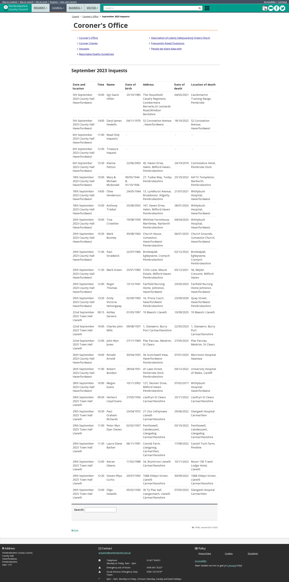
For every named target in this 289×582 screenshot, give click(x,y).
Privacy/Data (204, 553)
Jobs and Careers (68, 1)
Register (54, 1)
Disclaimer (253, 553)
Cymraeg (282, 1)
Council (75, 16)
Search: (79, 509)
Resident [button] (40, 7)
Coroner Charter (88, 43)
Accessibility (270, 1)
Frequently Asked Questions (167, 43)
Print (76, 530)
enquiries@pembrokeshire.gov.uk (115, 552)
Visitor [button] (91, 7)
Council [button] (57, 7)
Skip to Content (9, 1)
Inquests (84, 48)
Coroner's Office (90, 16)
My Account (41, 1)
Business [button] (75, 7)
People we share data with (166, 48)
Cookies (229, 553)
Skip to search (26, 1)
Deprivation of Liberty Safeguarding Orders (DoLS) (180, 38)
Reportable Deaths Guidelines (96, 54)
